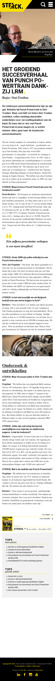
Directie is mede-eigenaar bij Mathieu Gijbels (26, 547)
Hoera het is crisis (15, 576)
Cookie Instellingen (33, 666)
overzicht (46, 518)
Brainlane (39, 670)
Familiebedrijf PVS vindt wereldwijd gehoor (25, 561)
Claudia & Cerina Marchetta (19, 550)
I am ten (23, 670)
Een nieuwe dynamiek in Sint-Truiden (23, 590)
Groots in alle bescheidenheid (20, 552)
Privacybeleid (19, 666)
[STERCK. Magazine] (12, 6)
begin (48, 514)
